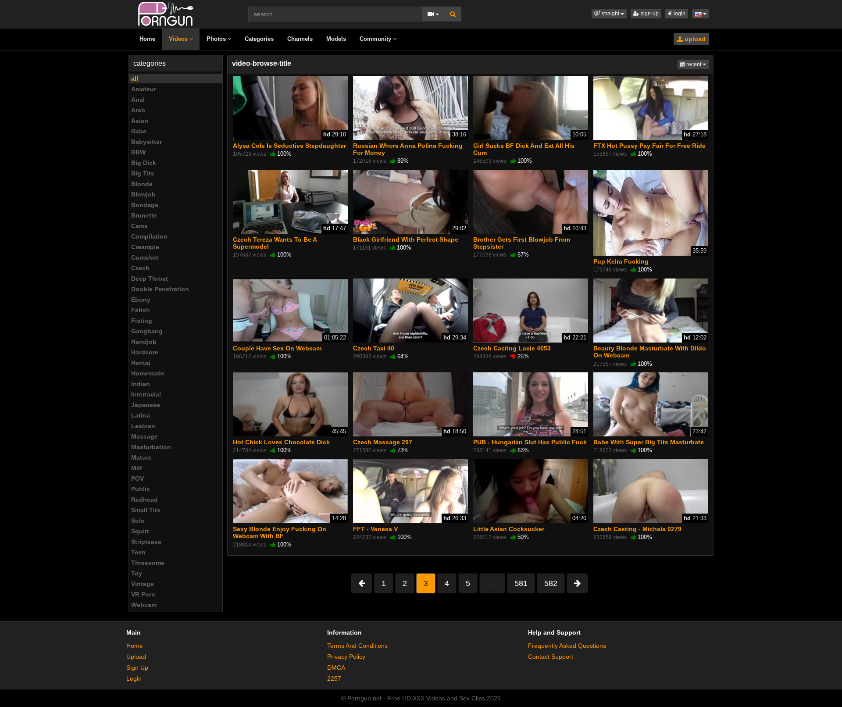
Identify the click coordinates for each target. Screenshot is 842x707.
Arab (138, 110)
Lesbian (143, 425)
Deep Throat (149, 278)
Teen (138, 552)
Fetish (140, 310)
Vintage (142, 583)
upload (694, 39)
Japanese (145, 404)
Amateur (143, 89)
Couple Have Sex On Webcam (277, 348)
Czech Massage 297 (382, 442)
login (678, 14)
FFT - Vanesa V (375, 528)
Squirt (140, 531)
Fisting (141, 320)
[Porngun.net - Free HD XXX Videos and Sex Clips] (166, 13)
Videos (179, 39)
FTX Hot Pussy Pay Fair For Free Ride (649, 145)
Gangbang (147, 331)
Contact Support (550, 656)
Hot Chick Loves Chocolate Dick (281, 442)
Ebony (140, 299)
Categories (259, 39)
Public (140, 489)
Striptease (146, 541)
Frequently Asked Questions (567, 645)
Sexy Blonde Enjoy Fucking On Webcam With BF (279, 532)
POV (137, 478)
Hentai (140, 362)
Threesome (147, 562)
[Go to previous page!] (361, 583)
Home (147, 39)
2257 (334, 678)
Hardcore (144, 352)
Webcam (144, 604)
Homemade (147, 373)
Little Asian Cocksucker (508, 528)
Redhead (144, 499)
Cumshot (144, 257)
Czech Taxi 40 (373, 348)
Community (376, 39)
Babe (138, 131)
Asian (139, 120)
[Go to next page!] (577, 583)
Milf (136, 467)
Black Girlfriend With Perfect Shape (405, 239)
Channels (300, 39)
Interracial (146, 394)
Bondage (144, 204)
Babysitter (146, 141)
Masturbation (151, 446)
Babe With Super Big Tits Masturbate (648, 442)
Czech (140, 267)
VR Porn (143, 594)
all (134, 78)
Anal (138, 99)
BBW (138, 152)
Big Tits (142, 173)
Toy (136, 573)
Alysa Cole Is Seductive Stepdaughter (289, 145)
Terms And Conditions (357, 645)
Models (336, 39)
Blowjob (143, 194)
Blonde (142, 183)
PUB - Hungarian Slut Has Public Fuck (530, 442)
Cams (139, 225)
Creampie (145, 246)
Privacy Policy (346, 656)
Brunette (144, 215)
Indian (140, 383)
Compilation (149, 236)
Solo (138, 520)
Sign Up (137, 667)
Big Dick (143, 162)
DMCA (336, 667)
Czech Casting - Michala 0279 (637, 528)
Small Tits (146, 510)
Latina (140, 415)
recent (697, 64)
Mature (141, 457)
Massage (144, 436)
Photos (217, 39)
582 (550, 583)
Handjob (144, 341)
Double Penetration (160, 289)
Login (134, 678)
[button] (609, 13)
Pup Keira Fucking (621, 261)
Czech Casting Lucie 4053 (512, 348)
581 (521, 583)
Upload (136, 656)
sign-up (649, 14)
